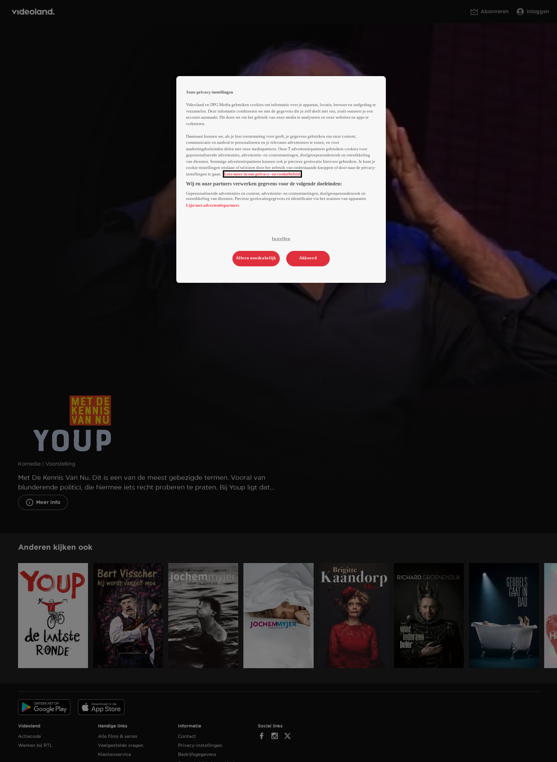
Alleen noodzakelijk (256, 258)
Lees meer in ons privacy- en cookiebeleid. (262, 174)
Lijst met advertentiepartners (212, 205)
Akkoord (308, 258)
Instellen (281, 238)
